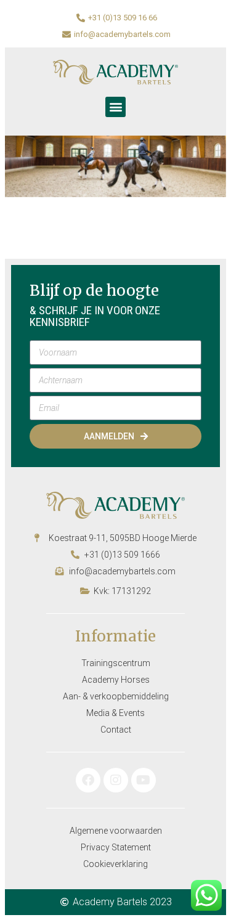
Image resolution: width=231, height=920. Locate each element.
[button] (115, 107)
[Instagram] (115, 780)
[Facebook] (88, 780)
